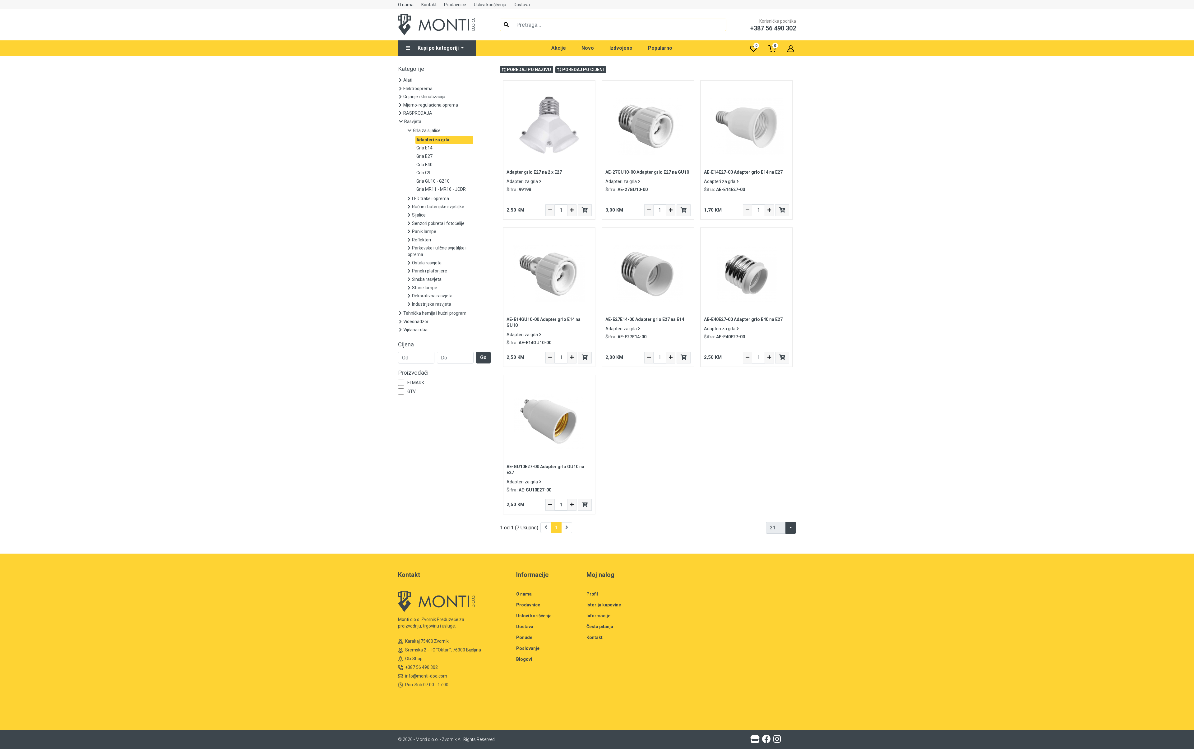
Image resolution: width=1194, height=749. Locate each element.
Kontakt (429, 4)
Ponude (524, 637)
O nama (406, 4)
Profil (592, 593)
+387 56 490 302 (421, 667)
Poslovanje (527, 648)
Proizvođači (413, 372)
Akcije (558, 48)
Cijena (406, 344)
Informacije (598, 615)
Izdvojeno (620, 48)
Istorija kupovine (603, 604)
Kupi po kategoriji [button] (439, 48)
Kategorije (411, 69)
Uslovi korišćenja (490, 4)
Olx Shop (414, 658)
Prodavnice (455, 4)
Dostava (522, 4)
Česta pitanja (599, 626)
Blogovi (524, 659)
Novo (587, 48)
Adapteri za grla (522, 181)
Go (483, 357)
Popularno (660, 48)
